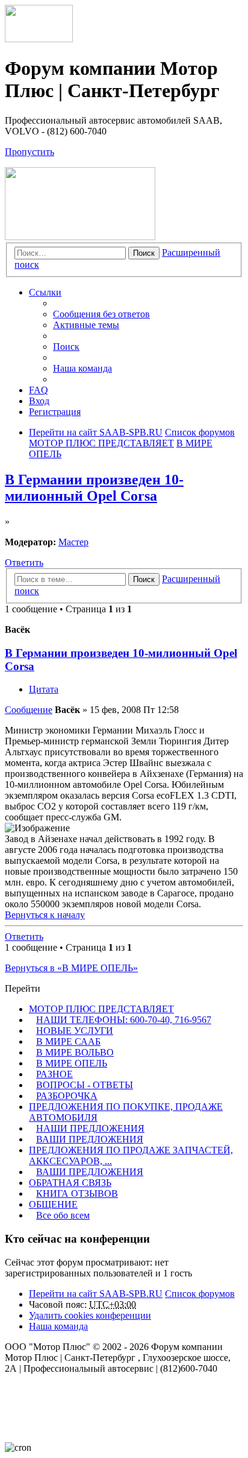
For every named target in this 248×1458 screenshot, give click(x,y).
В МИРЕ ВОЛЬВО (75, 1052)
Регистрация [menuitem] (55, 412)
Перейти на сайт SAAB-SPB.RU (96, 1293)
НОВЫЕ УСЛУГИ (74, 1030)
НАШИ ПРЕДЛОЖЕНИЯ (90, 1128)
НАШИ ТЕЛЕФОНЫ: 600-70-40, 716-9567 (123, 1020)
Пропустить (29, 152)
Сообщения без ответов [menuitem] (101, 314)
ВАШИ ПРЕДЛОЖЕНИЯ (89, 1139)
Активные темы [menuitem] (86, 325)
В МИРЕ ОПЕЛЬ (71, 1063)
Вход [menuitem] (39, 401)
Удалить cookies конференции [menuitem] (90, 1315)
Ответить (24, 562)
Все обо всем (63, 1215)
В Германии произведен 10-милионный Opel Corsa (94, 488)
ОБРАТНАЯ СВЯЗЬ (70, 1182)
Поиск (144, 253)
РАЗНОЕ (54, 1074)
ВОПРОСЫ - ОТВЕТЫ (84, 1085)
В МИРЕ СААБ (68, 1041)
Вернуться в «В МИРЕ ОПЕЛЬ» (71, 968)
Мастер (73, 542)
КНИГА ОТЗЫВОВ (77, 1193)
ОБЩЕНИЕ (53, 1204)
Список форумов (200, 1293)
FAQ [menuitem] (38, 390)
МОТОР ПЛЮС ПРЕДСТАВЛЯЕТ (101, 1009)
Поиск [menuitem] (66, 346)
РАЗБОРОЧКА (67, 1096)
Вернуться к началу (45, 915)
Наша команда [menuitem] (82, 368)
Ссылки (45, 292)
